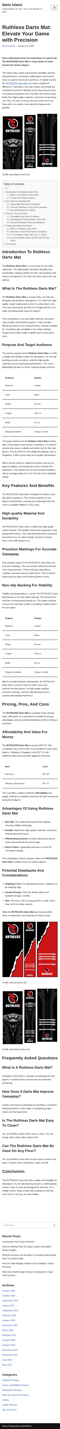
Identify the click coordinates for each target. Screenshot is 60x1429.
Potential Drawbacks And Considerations (27, 222)
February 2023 (9, 1315)
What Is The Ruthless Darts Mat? (24, 195)
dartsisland (10, 46)
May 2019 (7, 1365)
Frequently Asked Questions (19, 225)
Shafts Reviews (9, 1405)
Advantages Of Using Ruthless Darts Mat (27, 219)
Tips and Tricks (9, 1410)
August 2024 (8, 1305)
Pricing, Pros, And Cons (17, 213)
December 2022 (9, 1325)
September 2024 (10, 1300)
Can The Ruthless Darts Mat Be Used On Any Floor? (29, 239)
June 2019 (7, 1360)
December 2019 (9, 1350)
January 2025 (8, 1290)
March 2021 (8, 1330)
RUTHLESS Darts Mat (16, 83)
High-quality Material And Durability (25, 204)
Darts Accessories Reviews (15, 1395)
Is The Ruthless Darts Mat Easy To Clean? (28, 235)
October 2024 (8, 1295)
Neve (4, 1426)
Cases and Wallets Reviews (15, 1385)
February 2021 (9, 1335)
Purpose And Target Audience (22, 198)
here (21, 1194)
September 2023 (10, 1310)
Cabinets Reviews (11, 1380)
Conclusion (11, 244)
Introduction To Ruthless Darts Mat (22, 192)
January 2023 (8, 1320)
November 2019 (9, 1355)
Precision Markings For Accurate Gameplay (28, 207)
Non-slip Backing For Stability (23, 210)
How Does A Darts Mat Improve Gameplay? (28, 232)
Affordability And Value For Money (24, 216)
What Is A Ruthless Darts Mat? (23, 229)
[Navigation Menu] (54, 7)
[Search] (54, 1225)
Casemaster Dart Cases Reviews (18, 1241)
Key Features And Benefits (18, 201)
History (5, 1400)
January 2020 (8, 1345)
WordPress (26, 1426)
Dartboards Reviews (12, 1390)
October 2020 (8, 1340)
